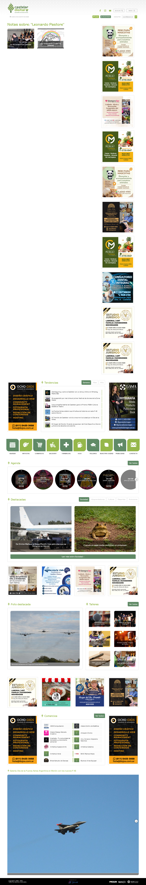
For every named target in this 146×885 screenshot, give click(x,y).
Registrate (106, 17)
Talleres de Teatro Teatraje (125, 623)
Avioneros (133, 499)
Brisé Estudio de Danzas (59, 761)
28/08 (43, 479)
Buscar (118, 10)
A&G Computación (57, 726)
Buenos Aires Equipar (89, 761)
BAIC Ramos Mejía (87, 754)
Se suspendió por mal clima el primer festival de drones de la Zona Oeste (76, 399)
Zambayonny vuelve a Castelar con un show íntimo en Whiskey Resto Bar (75, 392)
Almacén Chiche (86, 733)
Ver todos (133, 463)
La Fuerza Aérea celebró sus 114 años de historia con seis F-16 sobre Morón (74, 412)
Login (96, 17)
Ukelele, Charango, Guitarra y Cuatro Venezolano (99, 643)
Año (102, 382)
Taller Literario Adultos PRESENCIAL (99, 663)
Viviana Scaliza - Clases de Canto (125, 643)
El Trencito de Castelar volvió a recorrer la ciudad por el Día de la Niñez (75, 418)
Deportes (121, 499)
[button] (136, 479)
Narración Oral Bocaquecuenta (99, 623)
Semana (86, 382)
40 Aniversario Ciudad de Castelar (50, 44)
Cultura (111, 499)
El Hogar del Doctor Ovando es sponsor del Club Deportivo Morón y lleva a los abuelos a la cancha (76, 425)
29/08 (87, 479)
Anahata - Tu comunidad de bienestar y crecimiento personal (60, 740)
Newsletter (117, 16)
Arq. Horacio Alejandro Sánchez (89, 740)
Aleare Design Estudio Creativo (58, 733)
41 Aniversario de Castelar (20, 44)
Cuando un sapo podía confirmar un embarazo (105, 545)
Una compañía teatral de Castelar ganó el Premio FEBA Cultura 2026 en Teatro (75, 405)
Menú (131, 10)
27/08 (21, 479)
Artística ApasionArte (58, 747)
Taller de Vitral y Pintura (125, 663)
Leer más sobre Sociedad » (73, 556)
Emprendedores (98, 499)
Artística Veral (55, 754)
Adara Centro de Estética (90, 726)
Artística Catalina (87, 747)
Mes (95, 382)
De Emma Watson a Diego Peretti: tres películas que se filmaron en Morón (41, 545)
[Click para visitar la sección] (12, 445)
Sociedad (84, 499)
